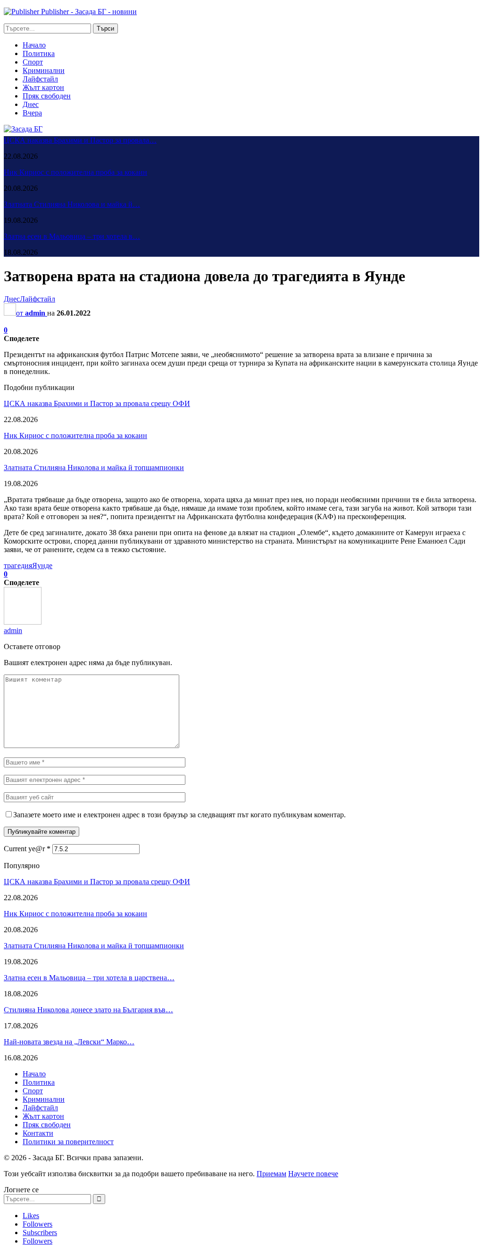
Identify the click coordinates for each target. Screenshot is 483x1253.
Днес (31, 104)
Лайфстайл (40, 79)
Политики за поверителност (68, 1142)
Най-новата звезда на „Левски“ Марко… (69, 1042)
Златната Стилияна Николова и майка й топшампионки (94, 468)
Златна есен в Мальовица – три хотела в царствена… (89, 978)
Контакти (38, 1133)
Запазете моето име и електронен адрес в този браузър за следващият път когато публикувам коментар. (179, 815)
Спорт (33, 62)
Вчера (32, 113)
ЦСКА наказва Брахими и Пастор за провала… (80, 140)
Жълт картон (43, 87)
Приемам (271, 1174)
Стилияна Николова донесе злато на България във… (88, 1010)
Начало (34, 45)
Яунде (42, 565)
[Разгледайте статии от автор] (23, 622)
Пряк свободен (47, 96)
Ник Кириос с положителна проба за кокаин (75, 172)
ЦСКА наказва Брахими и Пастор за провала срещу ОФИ (97, 403)
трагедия (18, 565)
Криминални (44, 70)
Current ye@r (27, 849)
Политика (39, 53)
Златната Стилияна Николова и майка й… (72, 204)
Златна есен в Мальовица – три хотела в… (72, 236)
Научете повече (313, 1174)
